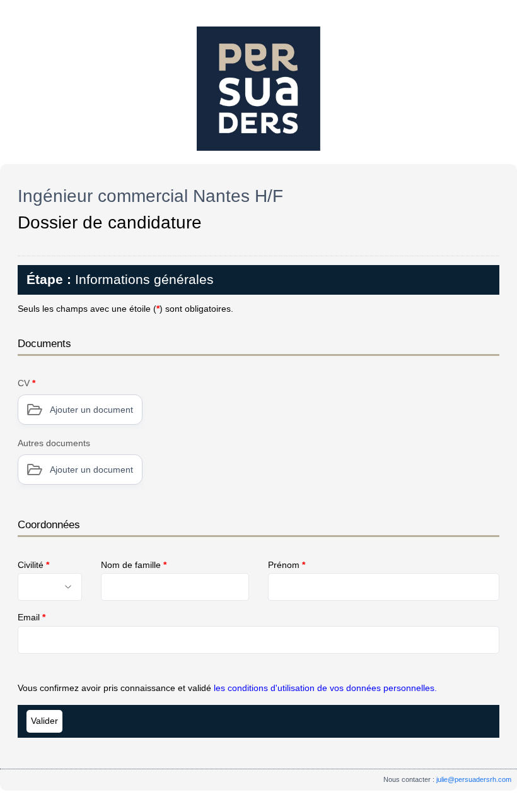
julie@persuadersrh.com (473, 779)
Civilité (33, 565)
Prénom (286, 565)
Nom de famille (133, 565)
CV (26, 383)
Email (31, 617)
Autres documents (54, 443)
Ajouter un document (91, 410)
